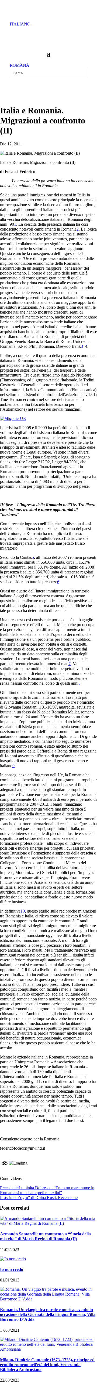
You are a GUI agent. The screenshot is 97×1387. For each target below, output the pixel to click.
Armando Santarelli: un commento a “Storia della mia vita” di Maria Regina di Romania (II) (45, 1236)
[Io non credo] (13, 1259)
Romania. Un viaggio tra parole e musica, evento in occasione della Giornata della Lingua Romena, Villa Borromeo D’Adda (47, 1314)
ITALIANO (20, 24)
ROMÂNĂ (19, 65)
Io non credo (11, 1269)
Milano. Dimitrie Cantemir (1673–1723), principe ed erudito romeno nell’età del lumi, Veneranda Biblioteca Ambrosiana (47, 1364)
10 (22, 911)
